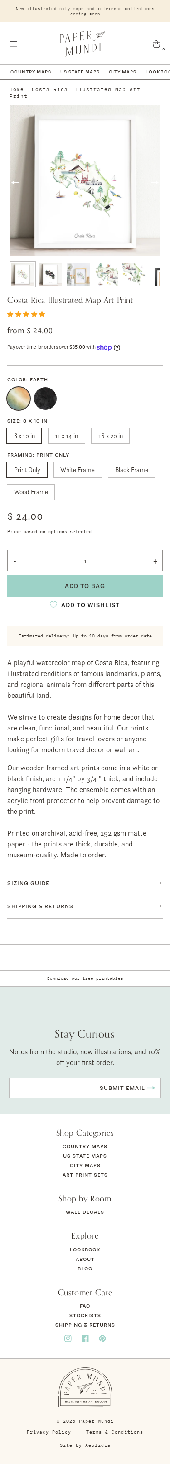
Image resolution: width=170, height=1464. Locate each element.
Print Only (27, 469)
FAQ (85, 1305)
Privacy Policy (49, 1432)
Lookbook (85, 1249)
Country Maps (30, 71)
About (85, 1259)
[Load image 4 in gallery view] (106, 274)
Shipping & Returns (85, 1325)
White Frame (77, 469)
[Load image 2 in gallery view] (51, 274)
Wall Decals (85, 1212)
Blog (85, 1268)
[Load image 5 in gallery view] (134, 274)
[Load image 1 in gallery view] (23, 274)
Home (17, 89)
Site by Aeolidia (85, 1445)
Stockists (85, 1315)
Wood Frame (31, 492)
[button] (14, 44)
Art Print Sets (85, 1174)
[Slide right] (155, 182)
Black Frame (131, 469)
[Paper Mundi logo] (82, 44)
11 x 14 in (66, 435)
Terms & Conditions (114, 1432)
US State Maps (80, 71)
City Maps (122, 71)
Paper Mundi (96, 1421)
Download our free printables (85, 978)
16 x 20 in (110, 435)
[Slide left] (15, 182)
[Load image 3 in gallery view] (78, 274)
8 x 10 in (24, 435)
